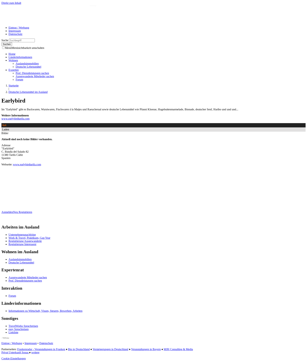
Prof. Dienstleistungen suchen (32, 73)
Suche (5, 40)
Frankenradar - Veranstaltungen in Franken (41, 349)
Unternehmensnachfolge (22, 234)
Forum (19, 79)
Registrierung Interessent (22, 244)
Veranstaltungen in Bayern (146, 349)
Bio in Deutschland (79, 349)
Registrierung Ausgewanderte (25, 241)
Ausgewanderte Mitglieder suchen (35, 76)
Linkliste (13, 332)
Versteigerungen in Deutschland (110, 349)
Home (12, 53)
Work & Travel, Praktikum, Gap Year (29, 237)
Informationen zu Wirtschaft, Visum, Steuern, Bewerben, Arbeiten (45, 310)
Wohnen (13, 60)
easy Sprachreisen (19, 329)
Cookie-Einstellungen (13, 358)
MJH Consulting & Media (178, 349)
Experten (14, 69)
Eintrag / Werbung (19, 27)
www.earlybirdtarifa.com (15, 118)
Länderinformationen (20, 57)
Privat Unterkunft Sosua (15, 352)
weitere (35, 352)
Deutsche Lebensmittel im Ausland (28, 91)
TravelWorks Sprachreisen (23, 325)
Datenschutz (15, 34)
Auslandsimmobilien (27, 63)
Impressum (15, 30)
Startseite (14, 85)
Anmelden (7, 212)
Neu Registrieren (22, 212)
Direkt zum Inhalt (11, 2)
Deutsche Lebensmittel (28, 66)
